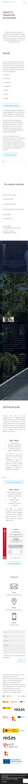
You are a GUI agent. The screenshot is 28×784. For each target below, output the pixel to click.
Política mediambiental (14, 482)
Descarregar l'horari (11, 105)
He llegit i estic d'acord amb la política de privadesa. (14, 656)
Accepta (4, 781)
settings (16, 779)
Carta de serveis (10, 155)
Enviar (21, 661)
